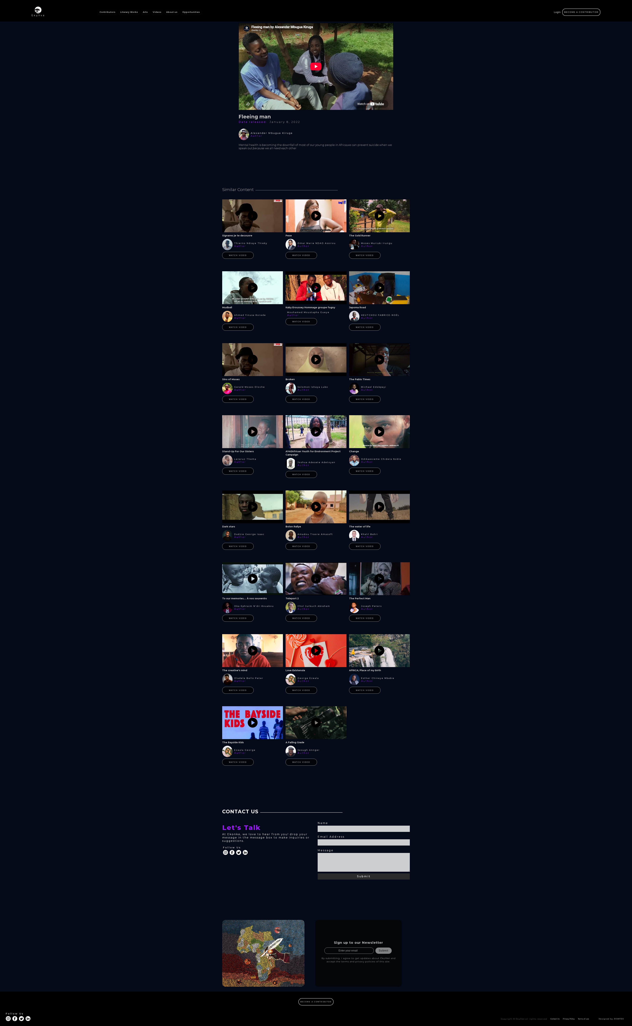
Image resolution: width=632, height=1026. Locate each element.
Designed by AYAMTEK (611, 1019)
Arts (145, 12)
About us (171, 12)
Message (326, 850)
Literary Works (129, 12)
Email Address (331, 836)
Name (323, 823)
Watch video (238, 255)
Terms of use (583, 1019)
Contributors (107, 12)
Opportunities (191, 12)
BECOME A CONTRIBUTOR (581, 12)
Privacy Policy (569, 1019)
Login (557, 12)
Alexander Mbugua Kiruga (272, 133)
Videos (157, 12)
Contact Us (555, 1019)
